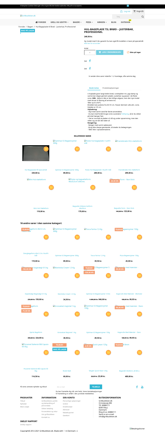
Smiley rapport (25, 424)
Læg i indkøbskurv (111, 52)
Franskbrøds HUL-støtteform (129, 170)
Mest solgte (24, 407)
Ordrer (65, 404)
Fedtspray (125, 114)
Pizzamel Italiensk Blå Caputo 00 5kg (36, 370)
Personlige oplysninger (72, 401)
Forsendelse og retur (49, 411)
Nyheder (23, 404)
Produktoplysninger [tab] (110, 88)
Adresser (66, 410)
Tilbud (22, 401)
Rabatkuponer (68, 412)
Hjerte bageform (36, 332)
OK (128, 6)
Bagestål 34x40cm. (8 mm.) (129, 371)
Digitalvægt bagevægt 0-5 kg (36, 294)
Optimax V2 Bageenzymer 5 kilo (98, 294)
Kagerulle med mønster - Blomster (129, 294)
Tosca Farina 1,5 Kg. (98, 256)
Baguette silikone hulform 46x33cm (82, 207)
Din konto (69, 397)
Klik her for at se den (92, 43)
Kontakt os (46, 417)
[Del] (90, 61)
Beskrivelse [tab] (94, 88)
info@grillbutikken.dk (108, 416)
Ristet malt (67, 371)
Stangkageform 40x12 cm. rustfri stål (35, 254)
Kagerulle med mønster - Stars (129, 332)
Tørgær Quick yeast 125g (98, 371)
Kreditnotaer (68, 407)
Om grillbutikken (48, 414)
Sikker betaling (47, 408)
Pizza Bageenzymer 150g (129, 256)
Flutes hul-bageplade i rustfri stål (98, 170)
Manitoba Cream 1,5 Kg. (67, 294)
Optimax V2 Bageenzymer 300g (67, 170)
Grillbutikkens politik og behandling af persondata (49, 403)
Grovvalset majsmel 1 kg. (66, 332)
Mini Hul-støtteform (41, 208)
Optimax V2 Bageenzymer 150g (98, 332)
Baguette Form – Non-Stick (124, 208)
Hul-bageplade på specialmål (36, 170)
